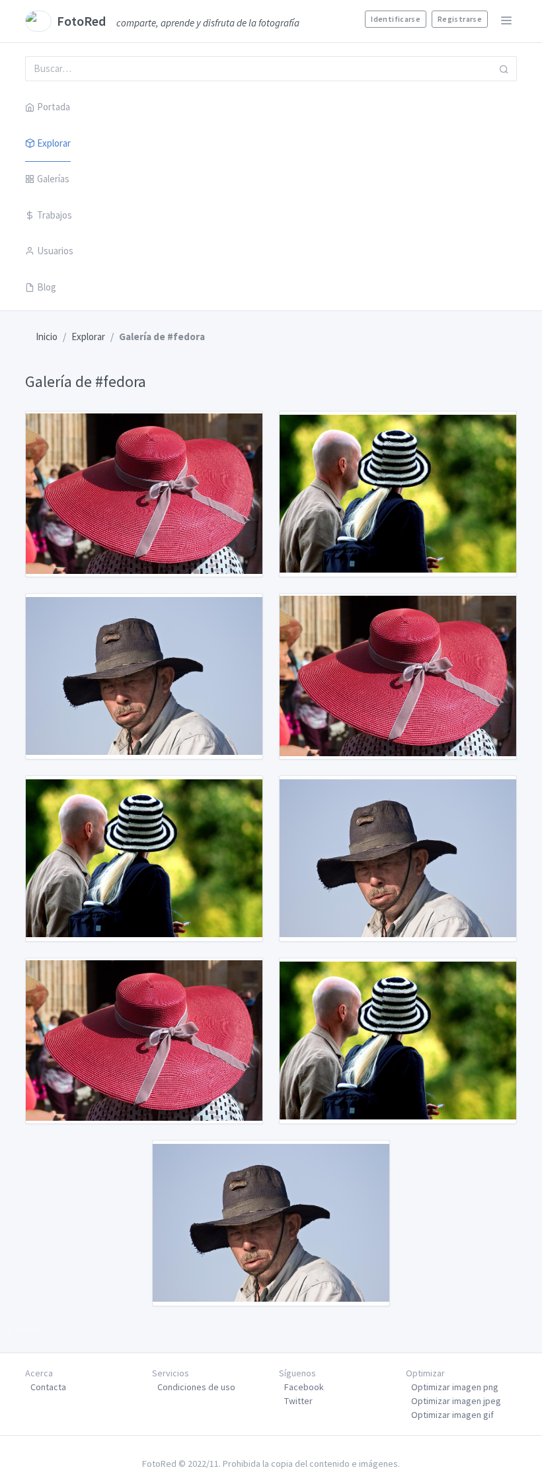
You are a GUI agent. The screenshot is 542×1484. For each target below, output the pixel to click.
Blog (46, 287)
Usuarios (55, 250)
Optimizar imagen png (454, 1387)
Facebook (304, 1387)
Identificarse (395, 19)
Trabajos (54, 215)
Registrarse (460, 19)
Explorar (54, 143)
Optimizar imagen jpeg (456, 1401)
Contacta (48, 1387)
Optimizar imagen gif (452, 1415)
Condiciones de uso (196, 1387)
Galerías (53, 178)
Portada (53, 106)
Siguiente (20, 1329)
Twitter (298, 1401)
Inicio (47, 336)
